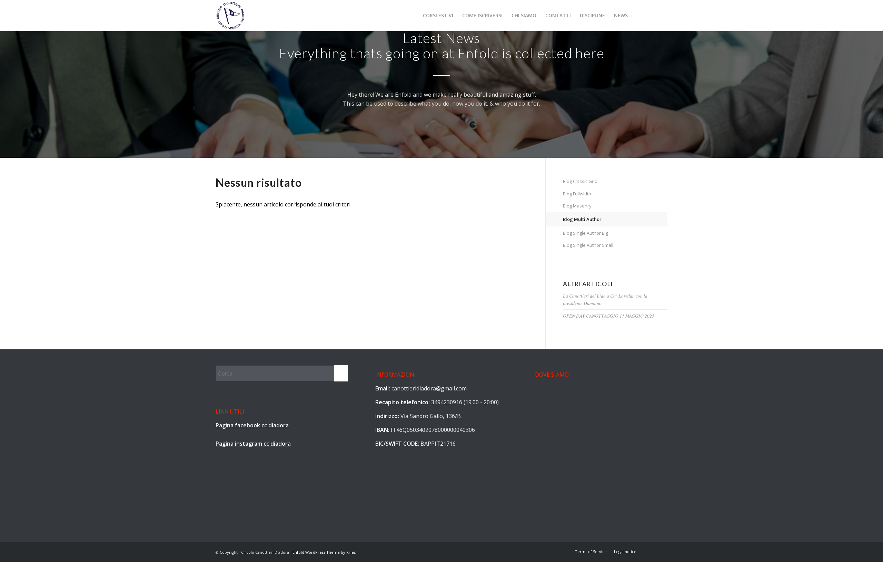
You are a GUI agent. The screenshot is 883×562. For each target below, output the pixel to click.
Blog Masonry (577, 206)
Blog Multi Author (582, 219)
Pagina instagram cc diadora (253, 443)
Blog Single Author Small (588, 245)
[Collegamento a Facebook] (652, 15)
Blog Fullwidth (577, 194)
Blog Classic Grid (580, 181)
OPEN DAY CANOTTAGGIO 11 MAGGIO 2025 (608, 315)
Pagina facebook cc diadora (252, 425)
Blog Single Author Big (585, 233)
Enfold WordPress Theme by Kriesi (324, 552)
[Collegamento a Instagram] (662, 15)
